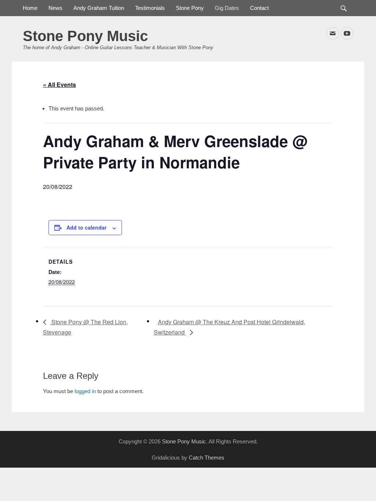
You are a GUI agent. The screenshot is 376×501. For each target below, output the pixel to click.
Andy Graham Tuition (98, 8)
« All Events (59, 84)
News (55, 8)
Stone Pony (190, 8)
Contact (259, 8)
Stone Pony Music (85, 36)
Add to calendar (86, 227)
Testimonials (150, 8)
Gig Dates (227, 8)
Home (30, 8)
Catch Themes (206, 457)
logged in (85, 391)
